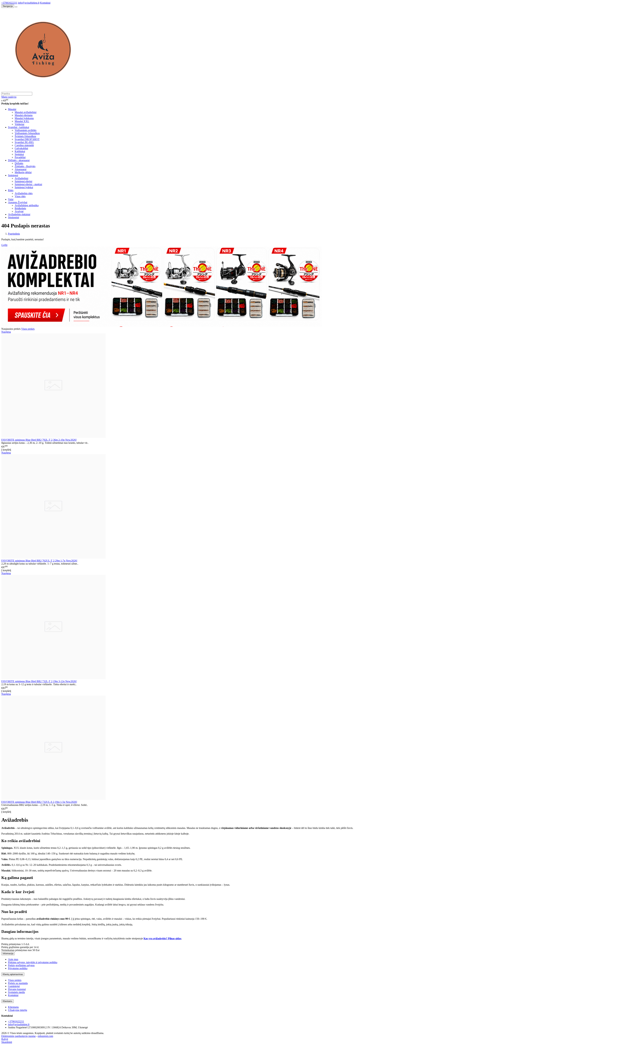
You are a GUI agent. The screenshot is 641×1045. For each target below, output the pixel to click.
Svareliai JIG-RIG (24, 142)
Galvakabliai (21, 148)
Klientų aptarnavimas (13, 974)
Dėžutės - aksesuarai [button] (19, 160)
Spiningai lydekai (24, 187)
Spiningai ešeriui (23, 181)
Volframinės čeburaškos (27, 133)
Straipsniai (13, 217)
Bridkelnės (20, 208)
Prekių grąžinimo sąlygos (21, 965)
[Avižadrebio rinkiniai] (161, 325)
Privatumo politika (17, 968)
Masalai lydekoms (24, 118)
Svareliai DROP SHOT (27, 139)
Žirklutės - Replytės (25, 166)
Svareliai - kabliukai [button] (18, 127)
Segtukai (19, 154)
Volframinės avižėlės (25, 130)
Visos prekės (28, 328)
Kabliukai (20, 151)
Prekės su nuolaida (18, 983)
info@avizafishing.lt (28, 2)
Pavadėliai (20, 157)
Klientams (7, 1001)
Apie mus (13, 959)
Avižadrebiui (21, 178)
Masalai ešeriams (24, 115)
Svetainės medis (16, 992)
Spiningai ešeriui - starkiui (28, 184)
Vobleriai (19, 124)
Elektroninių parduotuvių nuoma (18, 1036)
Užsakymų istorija (17, 1010)
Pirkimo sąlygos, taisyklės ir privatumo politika (32, 962)
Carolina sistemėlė (24, 145)
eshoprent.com (45, 1036)
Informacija (8, 953)
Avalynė (19, 211)
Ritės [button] (10, 190)
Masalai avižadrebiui (25, 112)
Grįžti (4, 245)
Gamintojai (14, 986)
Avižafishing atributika (27, 205)
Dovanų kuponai (17, 989)
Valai (10, 199)
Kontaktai (45, 2)
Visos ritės (20, 196)
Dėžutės (19, 163)
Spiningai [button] (13, 175)
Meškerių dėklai (23, 172)
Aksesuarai (20, 169)
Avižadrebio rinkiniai (19, 214)
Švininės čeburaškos (25, 136)
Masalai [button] (12, 109)
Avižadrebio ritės (24, 193)
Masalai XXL (22, 121)
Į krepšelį (6, 449)
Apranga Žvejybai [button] (17, 202)
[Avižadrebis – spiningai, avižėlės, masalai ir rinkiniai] (43, 90)
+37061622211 (9, 2)
